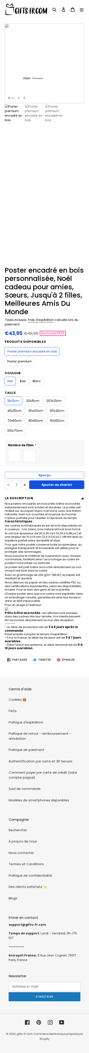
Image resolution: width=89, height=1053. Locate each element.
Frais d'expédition (41, 320)
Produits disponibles (25, 342)
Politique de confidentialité (30, 875)
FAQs (13, 710)
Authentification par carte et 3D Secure (40, 761)
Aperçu (44, 475)
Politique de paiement (26, 749)
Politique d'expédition (26, 722)
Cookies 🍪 (18, 699)
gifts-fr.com (25, 1034)
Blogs (13, 898)
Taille (10, 393)
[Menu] (81, 9)
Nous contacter (21, 852)
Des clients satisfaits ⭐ (28, 886)
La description (19, 498)
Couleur (13, 373)
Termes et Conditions (26, 864)
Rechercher (18, 830)
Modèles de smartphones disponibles (39, 800)
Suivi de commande (25, 788)
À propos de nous (23, 841)
